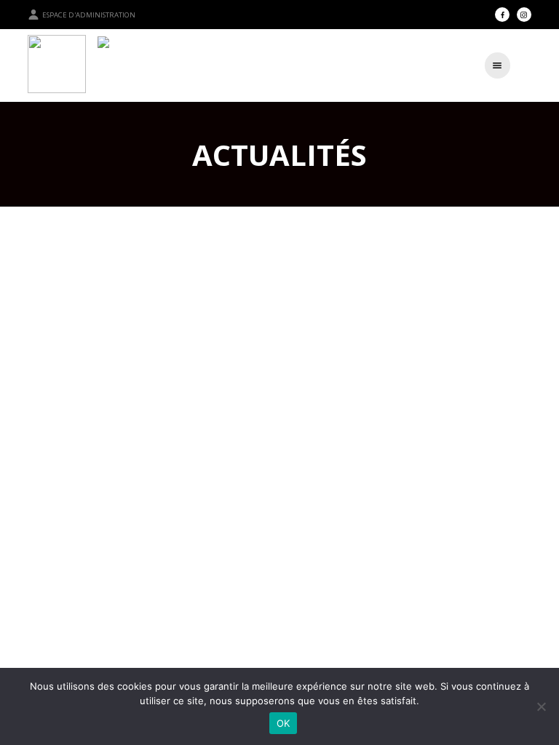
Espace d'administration (88, 15)
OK (283, 723)
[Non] (541, 706)
